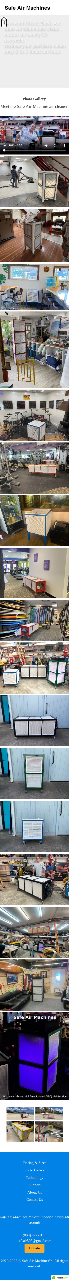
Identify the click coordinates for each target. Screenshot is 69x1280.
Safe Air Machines (27, 7)
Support (34, 1185)
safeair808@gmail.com (35, 1241)
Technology (34, 1178)
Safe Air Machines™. (37, 1261)
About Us (34, 1192)
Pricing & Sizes (34, 1163)
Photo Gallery (34, 1170)
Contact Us (34, 1200)
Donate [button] (34, 1248)
